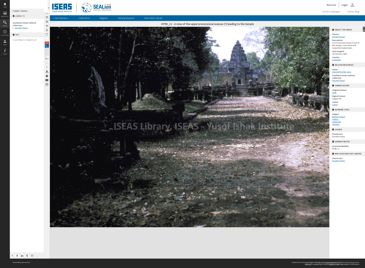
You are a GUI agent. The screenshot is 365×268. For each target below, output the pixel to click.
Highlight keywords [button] (47, 67)
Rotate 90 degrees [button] (47, 34)
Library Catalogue (331, 11)
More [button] (5, 54)
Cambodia (336, 60)
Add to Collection (47, 76)
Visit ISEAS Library (153, 18)
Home (5, 7)
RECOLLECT (308, 264)
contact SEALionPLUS (332, 262)
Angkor (335, 119)
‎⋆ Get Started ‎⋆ (60, 18)
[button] (47, 46)
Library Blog (353, 11)
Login (5, 45)
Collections (84, 18)
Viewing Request (126, 18)
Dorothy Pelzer (21, 28)
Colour (335, 104)
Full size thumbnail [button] (47, 17)
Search (5, 26)
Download (47, 71)
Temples (335, 124)
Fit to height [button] (47, 30)
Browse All (5, 16)
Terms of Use (26, 262)
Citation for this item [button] (47, 84)
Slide (334, 92)
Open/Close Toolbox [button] (49, 5)
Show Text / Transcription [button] (47, 59)
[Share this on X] (12, 254)
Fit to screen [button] (47, 21)
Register (104, 18)
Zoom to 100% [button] (47, 38)
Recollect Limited (334, 264)
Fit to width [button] (47, 26)
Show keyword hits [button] (47, 63)
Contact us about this (47, 80)
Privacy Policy (17, 262)
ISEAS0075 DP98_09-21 (341, 72)
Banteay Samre (338, 116)
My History (5, 35)
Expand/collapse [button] (364, 29)
